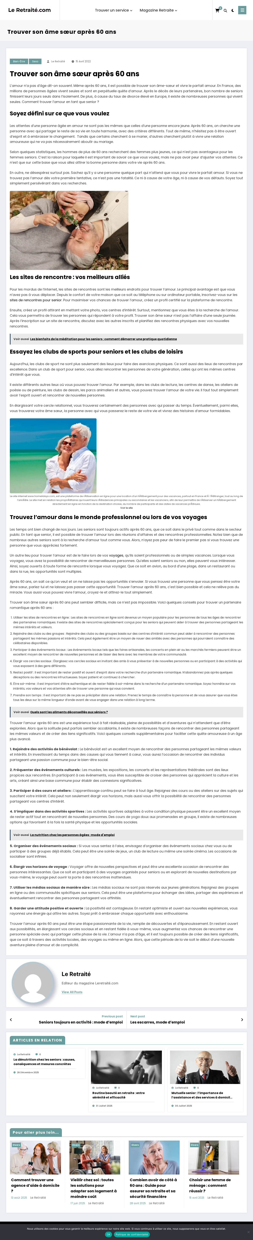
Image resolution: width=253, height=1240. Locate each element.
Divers (16, 1144)
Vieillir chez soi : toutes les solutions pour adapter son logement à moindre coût (94, 1188)
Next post (137, 1016)
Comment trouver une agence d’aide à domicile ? (35, 1185)
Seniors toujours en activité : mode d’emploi (81, 1022)
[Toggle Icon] (242, 10)
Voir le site (126, 508)
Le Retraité (58, 61)
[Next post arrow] (242, 1020)
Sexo (35, 61)
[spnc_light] (232, 10)
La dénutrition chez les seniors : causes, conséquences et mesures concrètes (44, 1061)
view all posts (72, 992)
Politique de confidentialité (132, 1234)
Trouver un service (112, 10)
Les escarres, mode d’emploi (157, 1022)
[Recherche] (225, 10)
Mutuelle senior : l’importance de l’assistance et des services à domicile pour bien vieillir (202, 1095)
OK (108, 1234)
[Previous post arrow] (11, 1020)
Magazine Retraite (157, 10)
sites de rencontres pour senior (36, 300)
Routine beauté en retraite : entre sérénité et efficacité (118, 1095)
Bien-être (19, 61)
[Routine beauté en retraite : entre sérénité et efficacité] (126, 1067)
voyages (116, 555)
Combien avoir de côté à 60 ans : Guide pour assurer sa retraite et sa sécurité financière (153, 1188)
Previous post (112, 1016)
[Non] (248, 1232)
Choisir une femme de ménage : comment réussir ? (210, 1185)
